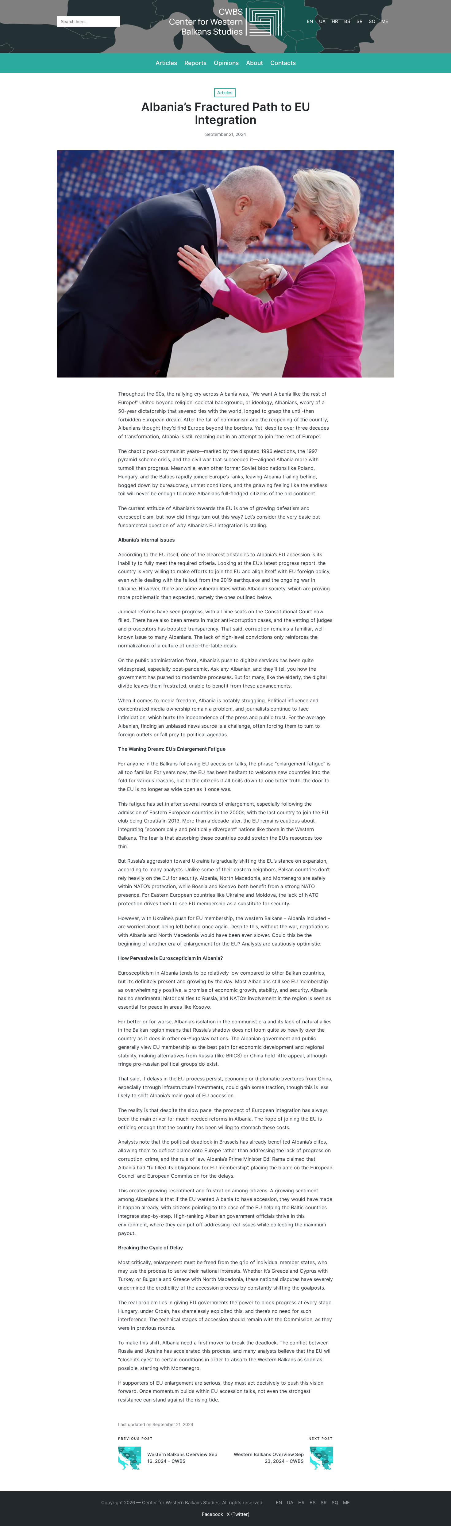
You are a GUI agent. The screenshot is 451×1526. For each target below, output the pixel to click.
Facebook (212, 1514)
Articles (225, 92)
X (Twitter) (238, 1514)
